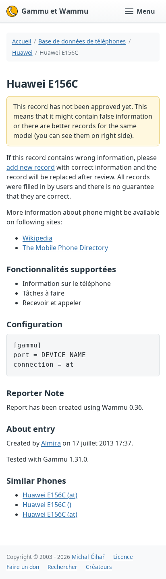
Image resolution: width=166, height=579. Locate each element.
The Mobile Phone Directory (65, 247)
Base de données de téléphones (82, 41)
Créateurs (99, 567)
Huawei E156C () (47, 504)
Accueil (21, 41)
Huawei (22, 52)
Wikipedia (37, 238)
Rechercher (62, 567)
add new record (30, 167)
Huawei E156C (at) (50, 495)
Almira (51, 443)
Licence (123, 557)
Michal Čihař (88, 557)
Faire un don (22, 567)
